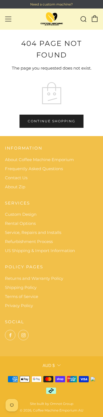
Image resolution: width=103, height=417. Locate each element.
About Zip (15, 186)
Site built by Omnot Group (51, 404)
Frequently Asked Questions (34, 168)
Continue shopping (51, 121)
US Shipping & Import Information (40, 250)
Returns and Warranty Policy (34, 278)
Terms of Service (21, 296)
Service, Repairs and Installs (33, 232)
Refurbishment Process (29, 241)
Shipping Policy (21, 287)
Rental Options (20, 223)
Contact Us (16, 177)
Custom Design (21, 214)
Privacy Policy (19, 305)
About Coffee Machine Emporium (39, 159)
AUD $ (49, 365)
